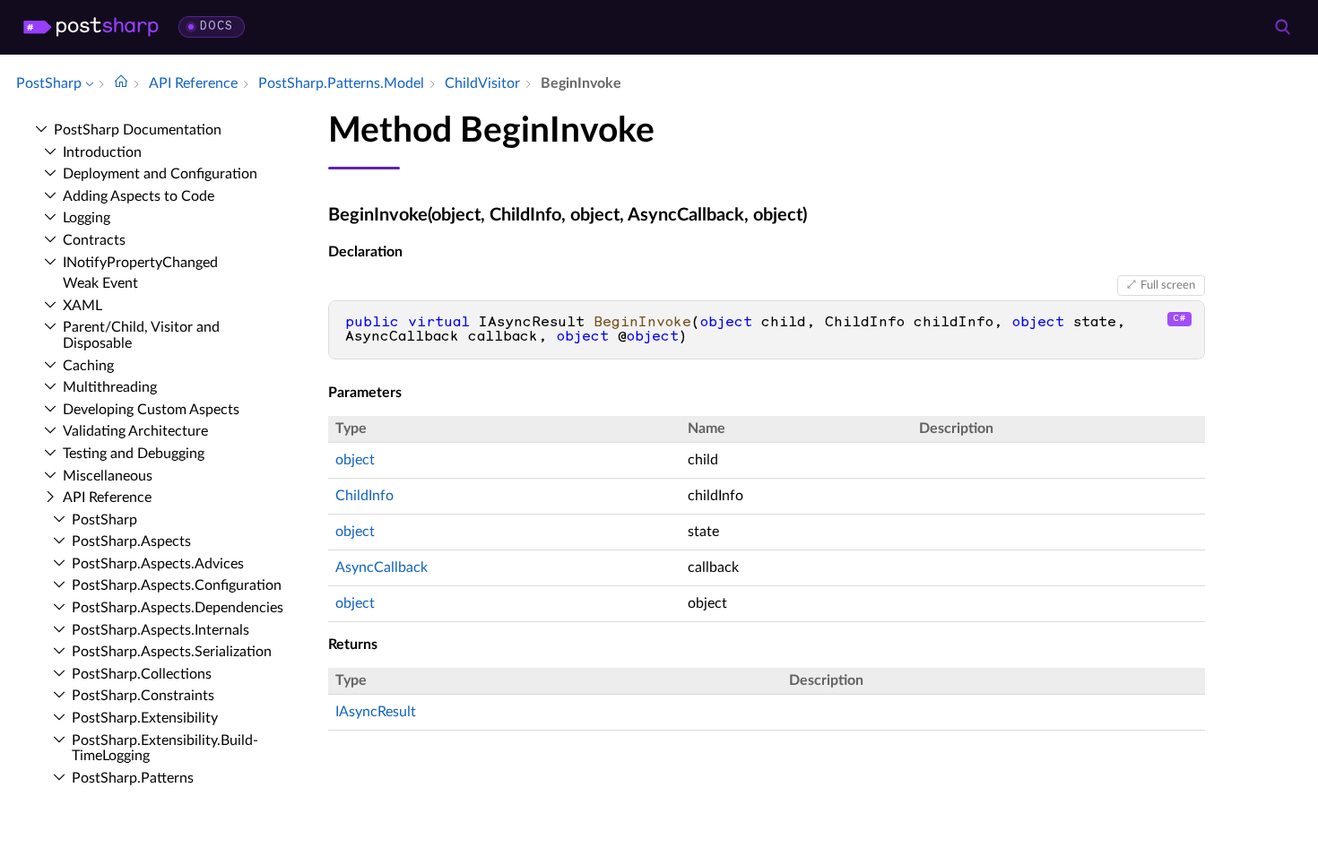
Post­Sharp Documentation (137, 130)
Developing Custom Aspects (151, 410)
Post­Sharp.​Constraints (143, 695)
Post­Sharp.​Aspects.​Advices (158, 564)
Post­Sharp (104, 520)
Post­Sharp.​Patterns (133, 778)
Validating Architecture (135, 431)
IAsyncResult (375, 712)
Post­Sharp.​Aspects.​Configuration (177, 585)
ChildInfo (364, 496)
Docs (216, 26)
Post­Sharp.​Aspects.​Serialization (172, 652)
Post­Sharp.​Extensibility (145, 718)
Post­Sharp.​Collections (142, 674)
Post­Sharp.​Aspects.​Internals (160, 630)
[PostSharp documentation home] (121, 83)
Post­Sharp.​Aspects (131, 541)
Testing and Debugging (133, 453)
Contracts (94, 240)
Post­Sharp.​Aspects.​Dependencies (177, 608)
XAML (82, 306)
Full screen (1167, 285)
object (355, 460)
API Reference (107, 497)
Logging (86, 218)
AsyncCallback (381, 567)
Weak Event (100, 283)
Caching (88, 366)
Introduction (102, 152)
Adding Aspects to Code (138, 196)
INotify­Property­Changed (140, 262)
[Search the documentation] (1282, 27)
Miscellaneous (107, 476)
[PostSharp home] (91, 27)
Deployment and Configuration (160, 174)
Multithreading (110, 387)
